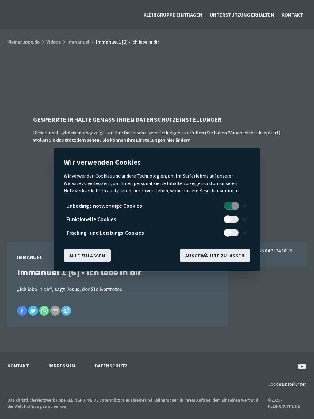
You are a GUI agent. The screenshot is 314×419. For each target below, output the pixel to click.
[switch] (231, 206)
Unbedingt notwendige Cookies (104, 205)
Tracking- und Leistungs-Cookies (105, 232)
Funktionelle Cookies (91, 219)
